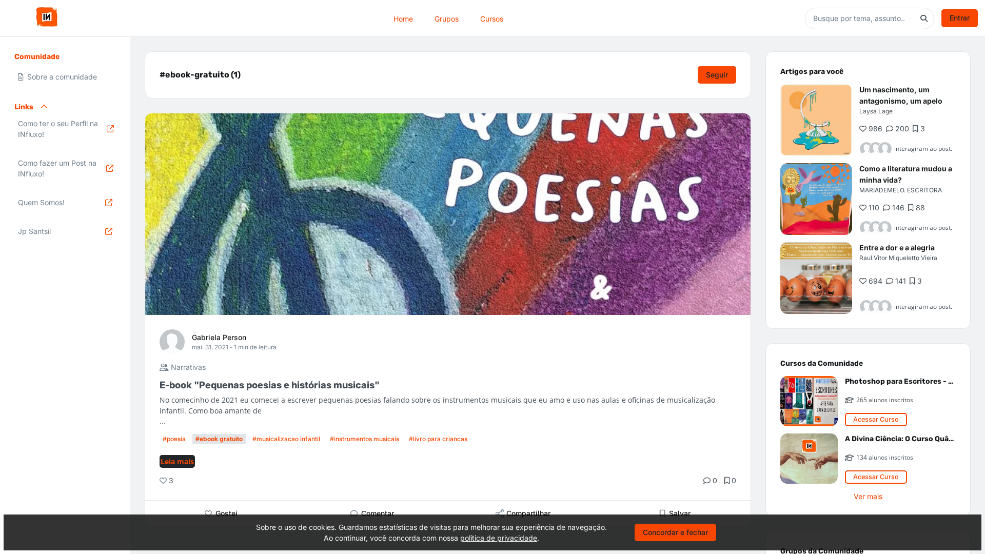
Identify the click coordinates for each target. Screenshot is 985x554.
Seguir (717, 74)
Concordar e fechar (675, 532)
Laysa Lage (876, 111)
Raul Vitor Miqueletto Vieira (898, 258)
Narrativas (187, 367)
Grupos (447, 18)
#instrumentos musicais (364, 439)
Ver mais (868, 496)
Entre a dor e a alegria (897, 247)
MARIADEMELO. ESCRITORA (900, 190)
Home (403, 18)
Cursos (491, 18)
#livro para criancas (438, 439)
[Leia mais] (816, 120)
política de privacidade (498, 537)
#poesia (174, 439)
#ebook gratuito (219, 439)
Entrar (960, 17)
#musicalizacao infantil (286, 439)
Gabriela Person (219, 337)
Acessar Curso (876, 419)
